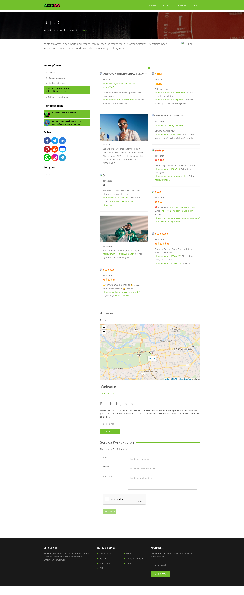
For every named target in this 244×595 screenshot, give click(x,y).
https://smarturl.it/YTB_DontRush (177, 210)
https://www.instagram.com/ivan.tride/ (121, 292)
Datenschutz (105, 563)
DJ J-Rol (152, 358)
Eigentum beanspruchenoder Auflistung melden (57, 89)
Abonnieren (109, 431)
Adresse (51, 72)
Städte (167, 5)
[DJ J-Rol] (151, 352)
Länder (182, 5)
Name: (106, 457)
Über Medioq (105, 553)
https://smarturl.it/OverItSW (168, 256)
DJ (49, 174)
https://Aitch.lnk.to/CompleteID (169, 99)
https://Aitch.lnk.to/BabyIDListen (170, 92)
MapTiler (175, 379)
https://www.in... (123, 295)
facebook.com (107, 393)
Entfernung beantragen (58, 97)
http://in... (107, 205)
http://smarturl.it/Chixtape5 (116, 197)
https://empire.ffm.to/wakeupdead (119, 99)
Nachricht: (108, 476)
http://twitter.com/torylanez (123, 201)
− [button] (104, 331)
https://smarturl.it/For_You (167, 134)
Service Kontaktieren (57, 83)
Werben (129, 553)
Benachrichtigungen (56, 78)
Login (195, 5)
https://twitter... (162, 179)
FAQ (101, 568)
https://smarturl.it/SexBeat (167, 169)
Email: (106, 466)
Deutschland (62, 30)
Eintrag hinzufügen (135, 558)
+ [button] (104, 327)
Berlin (75, 30)
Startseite (153, 5)
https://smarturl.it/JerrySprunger (118, 254)
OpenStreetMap (185, 379)
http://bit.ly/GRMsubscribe (182, 207)
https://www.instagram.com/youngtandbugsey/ (177, 218)
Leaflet (167, 379)
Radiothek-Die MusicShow (64, 112)
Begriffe (102, 558)
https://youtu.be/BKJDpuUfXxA (169, 125)
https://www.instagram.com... (169, 221)
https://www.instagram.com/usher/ (171, 176)
